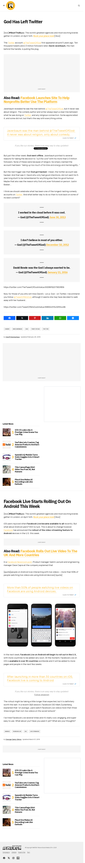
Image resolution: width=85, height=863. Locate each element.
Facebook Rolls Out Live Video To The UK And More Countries (40, 553)
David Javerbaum (17, 329)
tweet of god (35, 329)
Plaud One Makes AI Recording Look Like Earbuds (24, 481)
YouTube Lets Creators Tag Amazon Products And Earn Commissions (27, 444)
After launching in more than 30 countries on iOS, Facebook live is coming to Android (40, 678)
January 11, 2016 (57, 272)
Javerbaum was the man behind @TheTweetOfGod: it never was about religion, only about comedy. (41, 132)
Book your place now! (43, 36)
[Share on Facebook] (9, 318)
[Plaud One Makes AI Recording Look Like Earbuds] (7, 482)
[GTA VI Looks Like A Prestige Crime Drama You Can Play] (7, 432)
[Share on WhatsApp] (60, 318)
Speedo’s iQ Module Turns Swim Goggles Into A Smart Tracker (27, 456)
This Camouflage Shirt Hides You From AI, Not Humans (25, 469)
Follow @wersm (41, 694)
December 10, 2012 (57, 244)
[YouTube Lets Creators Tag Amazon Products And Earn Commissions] (7, 445)
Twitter (11, 42)
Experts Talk (21, 852)
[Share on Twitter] (22, 318)
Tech (28, 852)
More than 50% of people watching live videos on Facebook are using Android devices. (40, 589)
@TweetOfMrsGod (22, 297)
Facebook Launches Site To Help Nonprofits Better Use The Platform (37, 99)
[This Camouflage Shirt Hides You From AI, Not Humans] (7, 469)
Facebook (8, 530)
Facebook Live (17, 731)
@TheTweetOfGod (32, 42)
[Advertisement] (41, 72)
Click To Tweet (68, 138)
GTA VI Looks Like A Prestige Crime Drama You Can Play (26, 432)
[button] (4, 5)
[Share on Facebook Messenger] (73, 318)
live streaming (34, 731)
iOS (26, 731)
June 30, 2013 (57, 217)
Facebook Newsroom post (19, 562)
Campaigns (6, 852)
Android (7, 731)
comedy (7, 329)
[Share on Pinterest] (35, 318)
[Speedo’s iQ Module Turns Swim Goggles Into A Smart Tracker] (7, 457)
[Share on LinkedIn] (47, 318)
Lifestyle (14, 852)
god (27, 329)
